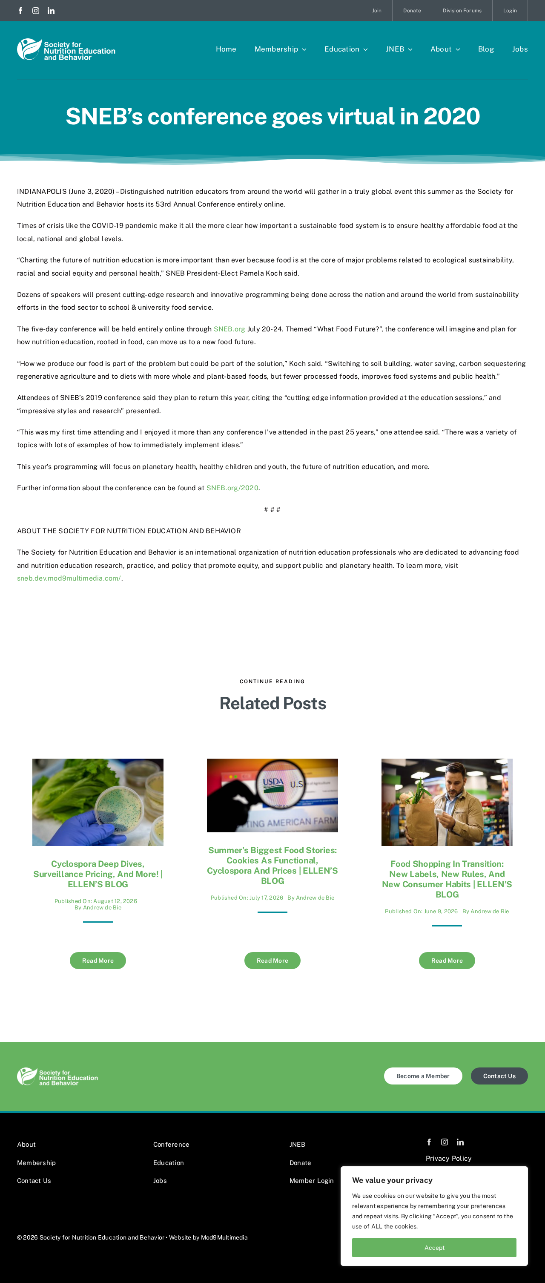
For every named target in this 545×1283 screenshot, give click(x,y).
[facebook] (20, 10)
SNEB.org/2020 (232, 488)
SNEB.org (230, 329)
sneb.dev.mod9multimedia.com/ (69, 578)
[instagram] (35, 10)
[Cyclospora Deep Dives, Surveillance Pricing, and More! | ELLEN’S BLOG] (98, 765)
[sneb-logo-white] (66, 41)
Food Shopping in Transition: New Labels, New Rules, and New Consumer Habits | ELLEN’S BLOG (447, 879)
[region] (434, 1216)
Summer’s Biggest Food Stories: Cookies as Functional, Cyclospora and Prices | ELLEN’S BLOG (272, 865)
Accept (435, 1247)
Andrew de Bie (102, 907)
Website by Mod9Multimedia (208, 1237)
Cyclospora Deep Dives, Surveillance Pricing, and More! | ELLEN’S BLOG (98, 874)
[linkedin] (51, 10)
